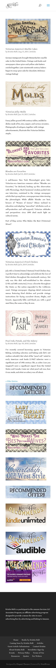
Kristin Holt (12, 52)
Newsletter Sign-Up (36, 650)
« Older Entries (12, 381)
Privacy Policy (24, 653)
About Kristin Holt (16, 650)
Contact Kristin (39, 646)
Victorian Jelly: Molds (16, 112)
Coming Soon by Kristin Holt (21, 643)
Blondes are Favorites (16, 171)
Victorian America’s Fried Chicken (22, 262)
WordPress (45, 664)
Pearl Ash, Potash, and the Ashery (21, 341)
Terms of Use (38, 653)
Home (15, 640)
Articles (33, 52)
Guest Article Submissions (18, 646)
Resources (15, 656)
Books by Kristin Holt (31, 640)
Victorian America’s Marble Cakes (21, 49)
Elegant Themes (23, 664)
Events (12, 653)
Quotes (26, 656)
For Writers (37, 656)
